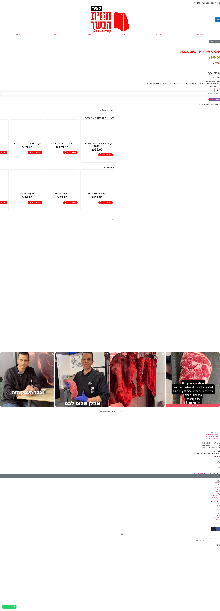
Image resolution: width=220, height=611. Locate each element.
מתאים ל (54, 34)
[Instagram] (213, 529)
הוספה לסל (215, 99)
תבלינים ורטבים (160, 34)
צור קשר (18, 34)
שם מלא (217, 456)
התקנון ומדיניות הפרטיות (199, 473)
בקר (87, 118)
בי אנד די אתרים (210, 539)
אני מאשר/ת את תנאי (205, 473)
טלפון (218, 462)
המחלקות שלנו (200, 34)
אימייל (218, 467)
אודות (89, 34)
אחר (123, 34)
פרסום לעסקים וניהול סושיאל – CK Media (208, 541)
